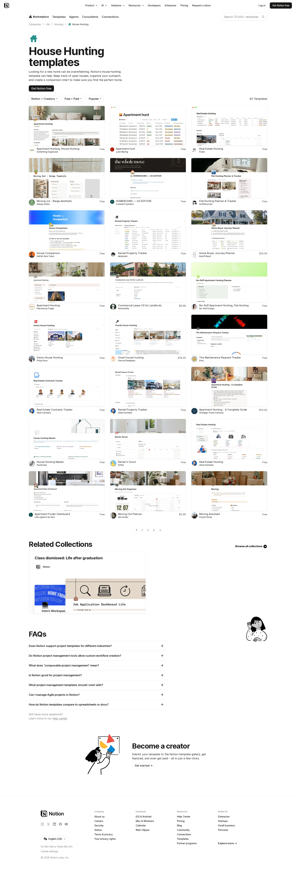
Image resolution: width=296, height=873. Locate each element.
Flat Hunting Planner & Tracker (217, 201)
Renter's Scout (127, 461)
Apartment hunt (125, 148)
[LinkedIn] (54, 824)
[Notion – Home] (7, 5)
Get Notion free (41, 88)
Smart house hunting (131, 357)
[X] (48, 824)
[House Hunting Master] (67, 439)
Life (48, 24)
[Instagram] (42, 824)
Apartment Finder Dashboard (52, 514)
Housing (58, 24)
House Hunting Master (50, 461)
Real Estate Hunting (211, 148)
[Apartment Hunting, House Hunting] (67, 126)
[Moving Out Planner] (148, 491)
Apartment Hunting (48, 305)
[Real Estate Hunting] (229, 126)
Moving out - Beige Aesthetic (54, 201)
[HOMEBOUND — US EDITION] (148, 178)
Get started (144, 765)
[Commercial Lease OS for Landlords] (148, 282)
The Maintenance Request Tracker (220, 357)
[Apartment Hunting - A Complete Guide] (229, 387)
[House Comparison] (67, 230)
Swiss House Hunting (50, 357)
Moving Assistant (209, 514)
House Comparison (48, 253)
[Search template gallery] (263, 16)
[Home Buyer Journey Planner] (229, 230)
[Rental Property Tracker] (148, 230)
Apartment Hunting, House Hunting (58, 148)
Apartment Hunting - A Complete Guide (223, 409)
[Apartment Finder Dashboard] (67, 491)
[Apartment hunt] (148, 126)
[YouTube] (66, 824)
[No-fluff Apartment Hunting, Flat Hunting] (229, 282)
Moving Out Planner (130, 514)
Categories (35, 24)
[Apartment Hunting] (67, 282)
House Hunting (80, 24)
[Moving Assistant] (229, 491)
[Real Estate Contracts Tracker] (67, 387)
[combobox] (244, 17)
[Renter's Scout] (148, 439)
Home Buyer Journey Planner (217, 253)
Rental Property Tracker (132, 253)
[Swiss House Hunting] (67, 334)
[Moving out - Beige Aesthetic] (67, 178)
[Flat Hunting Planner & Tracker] (229, 178)
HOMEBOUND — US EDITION (133, 201)
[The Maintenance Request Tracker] (229, 334)
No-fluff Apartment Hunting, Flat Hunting (224, 305)
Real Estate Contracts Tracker (55, 409)
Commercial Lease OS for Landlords (140, 305)
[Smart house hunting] (148, 334)
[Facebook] (60, 824)
